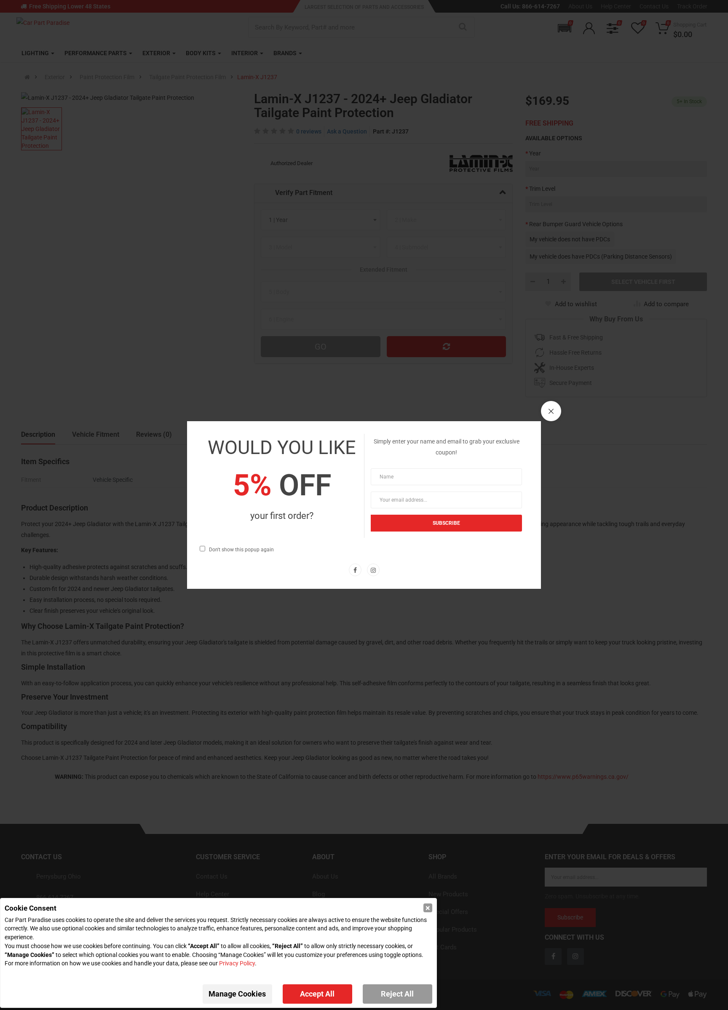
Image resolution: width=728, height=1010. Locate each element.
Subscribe (446, 523)
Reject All (397, 993)
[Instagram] (373, 570)
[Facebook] (355, 570)
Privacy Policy (237, 963)
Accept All (317, 993)
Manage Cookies (237, 993)
